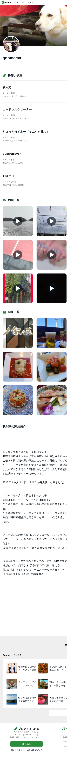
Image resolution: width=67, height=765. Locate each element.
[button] (26, 744)
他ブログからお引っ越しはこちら (25, 750)
